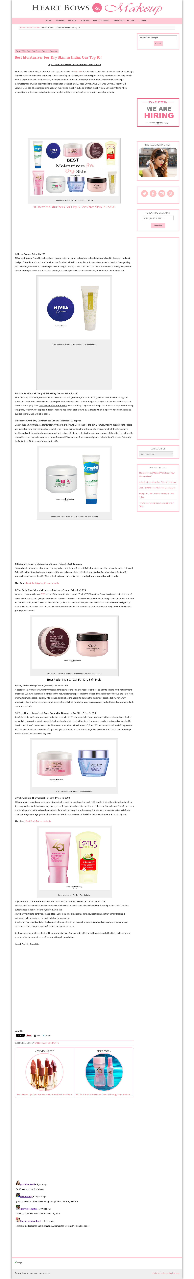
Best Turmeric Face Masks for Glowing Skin (157, 488)
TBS (43, 594)
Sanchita (40, 1043)
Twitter (144, 193)
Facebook (153, 193)
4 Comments (52, 1043)
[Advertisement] (74, 39)
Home (49, 20)
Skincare (118, 20)
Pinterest (170, 193)
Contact (143, 20)
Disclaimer (156, 1273)
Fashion (72, 20)
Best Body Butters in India (38, 821)
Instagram (161, 193)
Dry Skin (45, 51)
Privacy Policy (166, 1273)
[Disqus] (74, 1141)
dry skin (78, 71)
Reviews (85, 20)
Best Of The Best (33, 28)
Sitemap (176, 1273)
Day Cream (36, 51)
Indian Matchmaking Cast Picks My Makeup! (158, 482)
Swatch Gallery (101, 20)
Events (130, 20)
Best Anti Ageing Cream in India (42, 583)
